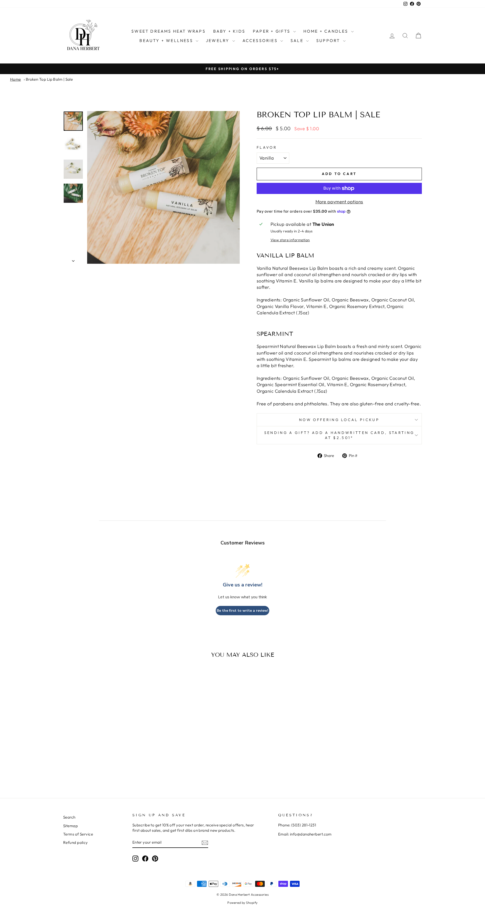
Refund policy (75, 842)
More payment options (339, 202)
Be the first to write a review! (242, 610)
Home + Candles (326, 31)
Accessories (261, 40)
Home (15, 79)
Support (329, 40)
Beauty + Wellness (167, 40)
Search (69, 817)
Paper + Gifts (272, 31)
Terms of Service (78, 834)
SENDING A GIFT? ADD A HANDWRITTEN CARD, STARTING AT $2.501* (339, 435)
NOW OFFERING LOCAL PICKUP (339, 420)
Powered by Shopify (242, 903)
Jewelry (218, 40)
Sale (297, 40)
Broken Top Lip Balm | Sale (49, 79)
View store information (290, 240)
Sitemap (70, 825)
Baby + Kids (229, 31)
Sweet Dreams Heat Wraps (168, 31)
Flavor (267, 147)
